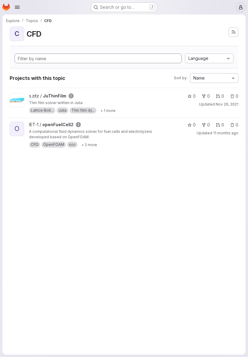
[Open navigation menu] (17, 7)
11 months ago (225, 133)
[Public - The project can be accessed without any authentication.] (71, 95)
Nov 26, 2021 (227, 104)
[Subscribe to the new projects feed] (233, 32)
